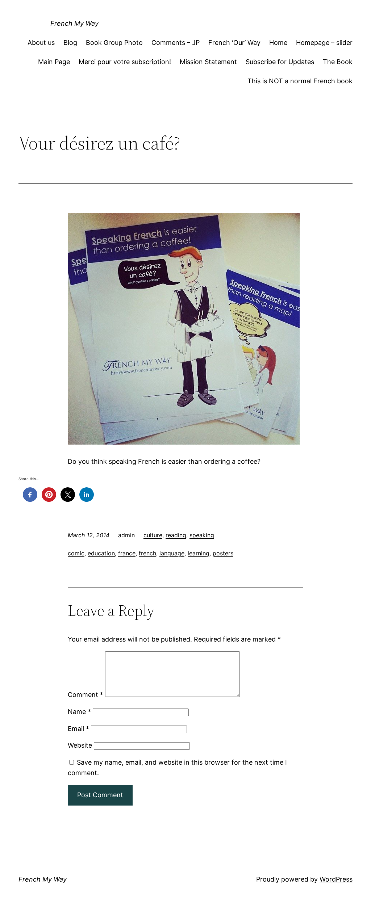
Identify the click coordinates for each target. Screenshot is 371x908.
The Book (338, 62)
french (147, 553)
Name (79, 711)
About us (41, 42)
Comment (85, 694)
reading (176, 535)
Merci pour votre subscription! (125, 62)
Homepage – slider (324, 42)
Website (80, 745)
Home (278, 42)
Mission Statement (208, 62)
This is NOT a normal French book (300, 81)
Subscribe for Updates (280, 62)
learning (198, 553)
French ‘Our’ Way (234, 42)
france (127, 553)
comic (76, 553)
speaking (201, 535)
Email (78, 728)
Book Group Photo (114, 42)
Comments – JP (175, 42)
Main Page (54, 62)
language (171, 553)
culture (152, 535)
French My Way (74, 23)
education (101, 553)
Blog (70, 42)
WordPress (336, 879)
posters (223, 553)
